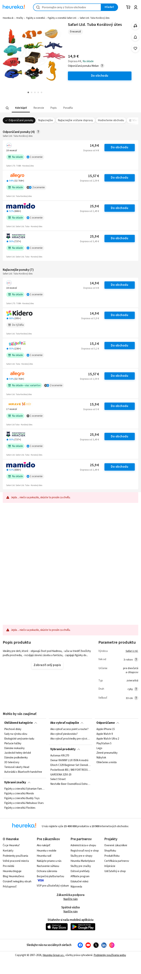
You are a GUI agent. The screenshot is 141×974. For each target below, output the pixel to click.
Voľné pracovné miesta (16, 861)
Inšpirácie (109, 866)
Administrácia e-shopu (83, 845)
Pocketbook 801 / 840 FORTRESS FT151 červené (70, 770)
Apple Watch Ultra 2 (107, 739)
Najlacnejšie (45, 120)
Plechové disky (12, 729)
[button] (21, 108)
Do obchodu (119, 147)
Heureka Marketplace (82, 861)
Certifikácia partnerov (116, 861)
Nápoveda (76, 887)
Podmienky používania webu (110, 955)
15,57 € (93, 176)
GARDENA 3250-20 (60, 775)
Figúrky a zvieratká (35, 18)
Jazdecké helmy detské (17, 753)
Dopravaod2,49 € (89, 211)
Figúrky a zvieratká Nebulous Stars (24, 803)
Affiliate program (79, 876)
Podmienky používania (15, 856)
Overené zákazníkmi (115, 845)
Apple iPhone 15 (105, 729)
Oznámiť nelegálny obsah (17, 881)
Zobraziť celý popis (47, 665)
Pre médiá (8, 866)
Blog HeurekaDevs (13, 876)
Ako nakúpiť (43, 845)
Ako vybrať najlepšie (64, 723)
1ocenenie (36, 157)
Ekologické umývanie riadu (19, 739)
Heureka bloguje (12, 871)
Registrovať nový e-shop (84, 851)
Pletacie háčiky (12, 743)
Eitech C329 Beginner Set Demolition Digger (70, 765)
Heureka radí (44, 856)
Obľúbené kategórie (18, 723)
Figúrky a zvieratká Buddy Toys (22, 798)
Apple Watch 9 (104, 734)
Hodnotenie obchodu (111, 120)
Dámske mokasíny (14, 748)
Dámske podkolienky (16, 758)
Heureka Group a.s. (53, 955)
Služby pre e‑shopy (81, 856)
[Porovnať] (135, 26)
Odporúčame (105, 723)
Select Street (58, 779)
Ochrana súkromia (47, 871)
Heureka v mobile (46, 851)
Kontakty (8, 851)
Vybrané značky (15, 782)
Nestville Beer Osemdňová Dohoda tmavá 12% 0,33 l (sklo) (70, 784)
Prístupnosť (10, 887)
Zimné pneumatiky (107, 753)
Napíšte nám (70, 899)
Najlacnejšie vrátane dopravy (75, 120)
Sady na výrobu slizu (15, 734)
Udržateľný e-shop (115, 871)
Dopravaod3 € (91, 409)
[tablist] (48, 108)
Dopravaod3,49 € (89, 241)
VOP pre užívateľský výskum (53, 886)
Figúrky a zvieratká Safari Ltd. (62, 18)
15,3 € (94, 343)
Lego (99, 748)
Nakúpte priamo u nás (49, 861)
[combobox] (67, 7)
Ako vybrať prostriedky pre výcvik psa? (70, 739)
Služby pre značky (80, 866)
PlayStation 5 (103, 743)
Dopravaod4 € (91, 150)
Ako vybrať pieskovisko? (64, 734)
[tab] (21, 108)
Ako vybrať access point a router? (69, 729)
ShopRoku (110, 851)
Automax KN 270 (59, 755)
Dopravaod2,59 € (89, 180)
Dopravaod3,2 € (90, 348)
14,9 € (94, 145)
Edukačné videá (79, 881)
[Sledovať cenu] (135, 37)
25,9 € (94, 206)
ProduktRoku (112, 856)
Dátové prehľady (80, 871)
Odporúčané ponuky (21, 120)
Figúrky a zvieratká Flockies (19, 808)
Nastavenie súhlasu (48, 866)
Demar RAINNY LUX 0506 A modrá (69, 760)
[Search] (7, 108)
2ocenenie (38, 187)
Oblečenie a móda (106, 762)
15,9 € (94, 404)
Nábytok (101, 758)
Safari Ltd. (132, 651)
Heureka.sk (8, 18)
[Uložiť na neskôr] (135, 48)
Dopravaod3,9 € (90, 318)
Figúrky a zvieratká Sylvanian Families (24, 789)
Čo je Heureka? (11, 845)
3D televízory (11, 762)
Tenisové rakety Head (16, 767)
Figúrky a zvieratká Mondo (19, 793)
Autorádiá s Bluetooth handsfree (23, 772)
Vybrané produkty (63, 749)
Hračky (19, 18)
